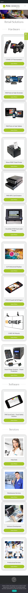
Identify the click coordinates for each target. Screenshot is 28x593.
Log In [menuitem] (2, 1)
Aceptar (14, 590)
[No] (26, 588)
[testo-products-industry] (14, 37)
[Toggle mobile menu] (25, 6)
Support (26, 37)
